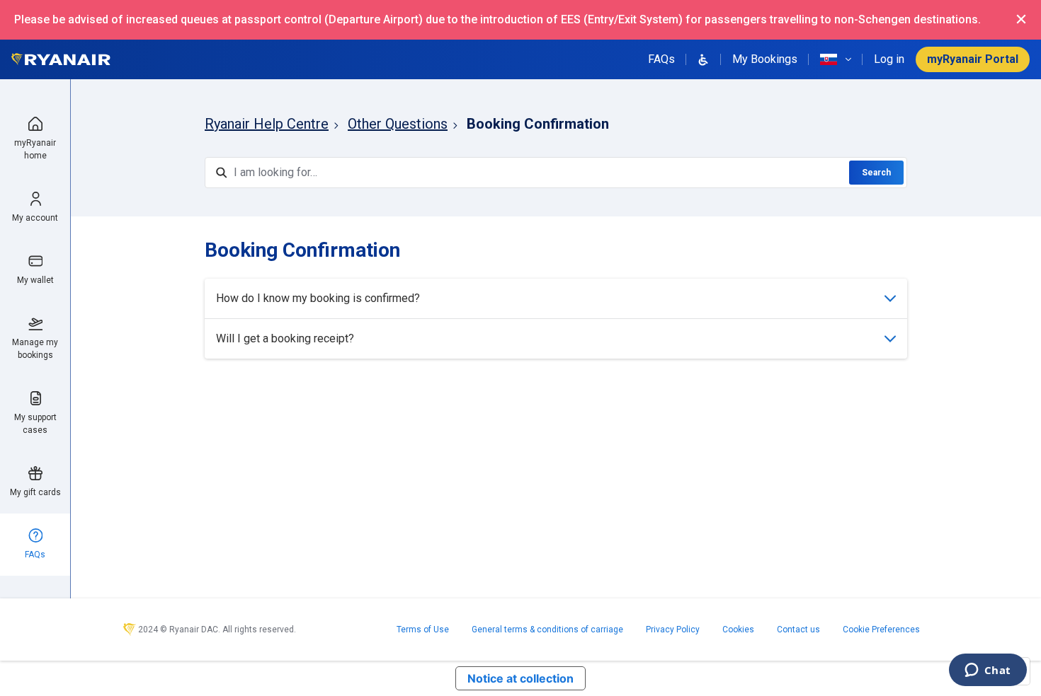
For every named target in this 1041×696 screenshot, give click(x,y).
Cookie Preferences (881, 629)
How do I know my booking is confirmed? (318, 298)
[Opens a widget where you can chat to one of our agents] (987, 671)
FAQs (661, 59)
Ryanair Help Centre (267, 123)
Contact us (798, 629)
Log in (889, 59)
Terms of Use (423, 629)
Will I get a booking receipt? (285, 338)
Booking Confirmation (538, 123)
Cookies (738, 629)
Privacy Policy (673, 629)
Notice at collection (520, 678)
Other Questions (398, 123)
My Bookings (764, 59)
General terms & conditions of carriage (547, 629)
